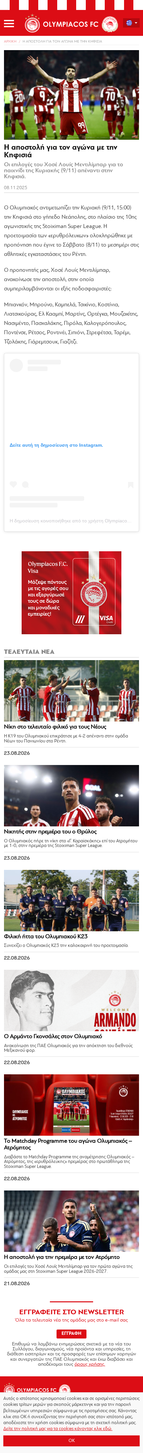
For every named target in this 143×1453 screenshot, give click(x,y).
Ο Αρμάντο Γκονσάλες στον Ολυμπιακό (53, 1037)
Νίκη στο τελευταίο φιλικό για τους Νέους (55, 727)
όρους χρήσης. (89, 1364)
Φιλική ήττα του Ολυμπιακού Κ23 (46, 937)
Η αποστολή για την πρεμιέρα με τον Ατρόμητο (62, 1258)
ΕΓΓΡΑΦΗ (71, 1334)
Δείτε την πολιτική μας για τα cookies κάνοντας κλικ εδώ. (57, 1428)
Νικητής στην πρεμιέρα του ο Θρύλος (50, 832)
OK (72, 1440)
